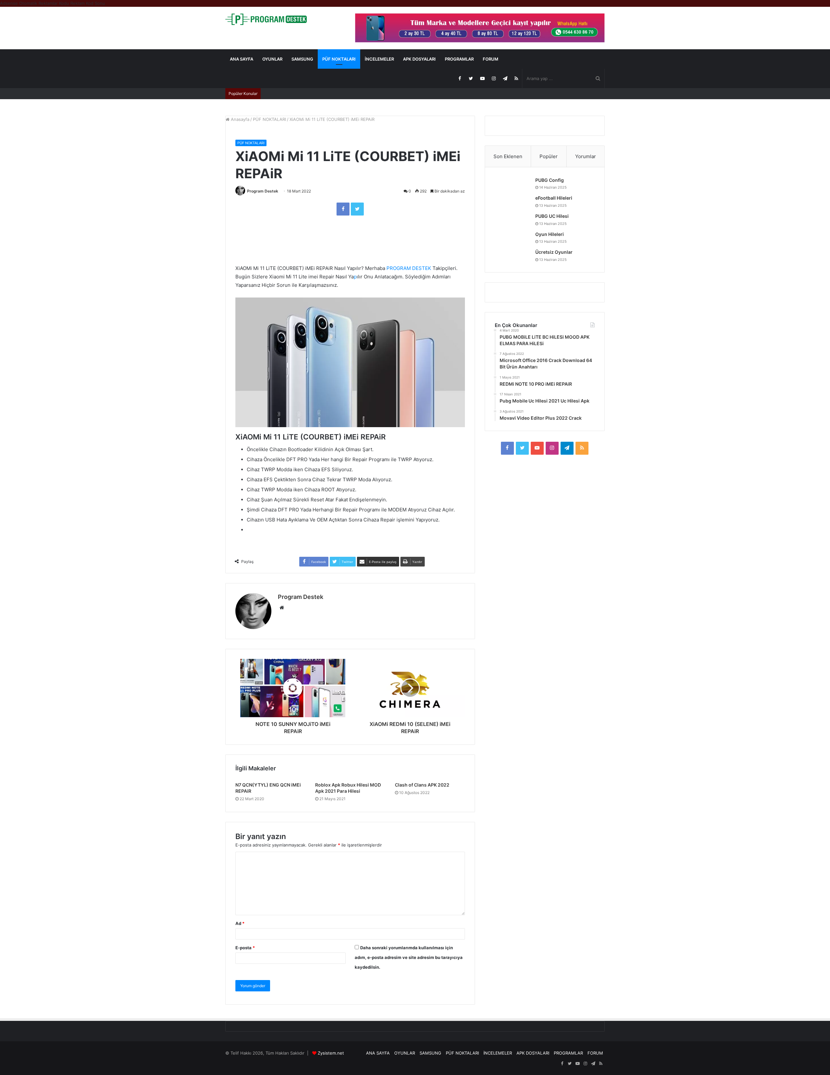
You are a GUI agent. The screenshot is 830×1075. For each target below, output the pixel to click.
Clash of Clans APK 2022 (422, 785)
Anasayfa (239, 119)
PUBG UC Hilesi (552, 216)
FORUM (490, 59)
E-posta (245, 947)
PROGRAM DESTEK (409, 268)
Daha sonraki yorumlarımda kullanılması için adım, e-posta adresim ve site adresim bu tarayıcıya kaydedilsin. (409, 957)
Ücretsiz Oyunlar (554, 252)
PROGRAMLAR (459, 59)
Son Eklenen (507, 156)
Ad (239, 923)
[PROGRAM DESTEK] (266, 19)
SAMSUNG (302, 59)
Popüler (549, 156)
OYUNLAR (272, 59)
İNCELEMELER (379, 59)
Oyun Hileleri (549, 234)
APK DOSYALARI (419, 59)
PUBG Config (549, 180)
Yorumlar (585, 156)
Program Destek (262, 191)
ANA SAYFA (241, 59)
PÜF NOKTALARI (339, 59)
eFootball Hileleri (553, 198)
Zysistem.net (331, 1053)
